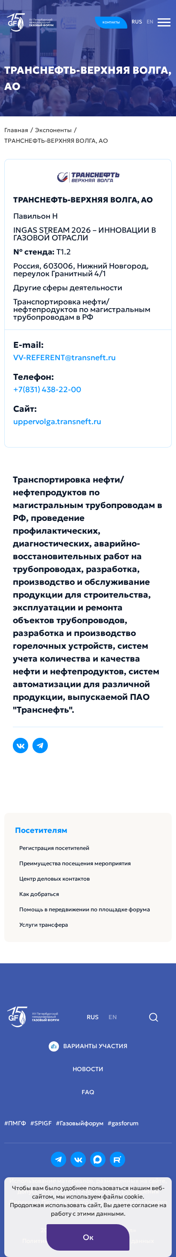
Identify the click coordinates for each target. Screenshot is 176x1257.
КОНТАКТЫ (111, 22)
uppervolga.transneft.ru (57, 421)
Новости (88, 1069)
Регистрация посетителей (54, 848)
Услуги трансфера (43, 924)
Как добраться (39, 894)
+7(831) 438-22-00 (47, 389)
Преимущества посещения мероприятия (75, 863)
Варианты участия (95, 1046)
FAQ (88, 1092)
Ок (88, 1237)
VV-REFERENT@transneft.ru (64, 357)
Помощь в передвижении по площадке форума (84, 909)
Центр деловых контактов (54, 878)
